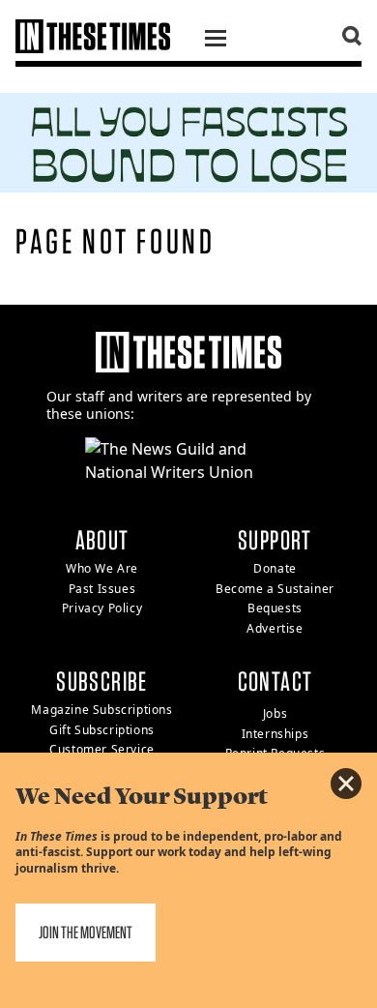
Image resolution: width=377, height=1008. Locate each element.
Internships (275, 734)
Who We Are (102, 568)
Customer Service (102, 749)
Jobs (275, 713)
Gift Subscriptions (102, 730)
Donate (275, 568)
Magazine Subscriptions (101, 709)
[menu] (215, 40)
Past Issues (102, 588)
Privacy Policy (102, 608)
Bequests (275, 608)
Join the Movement (85, 932)
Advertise (274, 628)
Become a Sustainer (275, 588)
